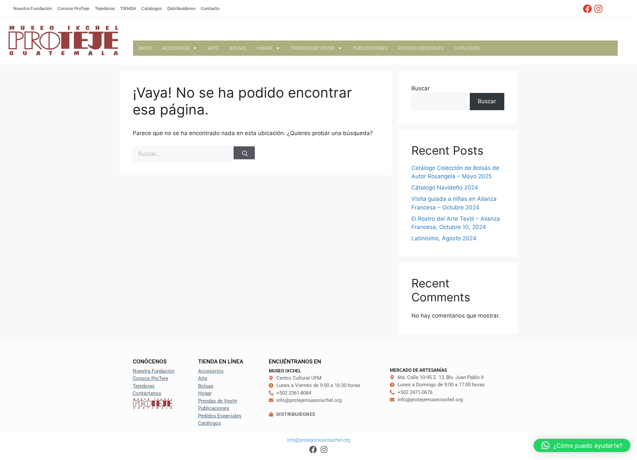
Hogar (264, 48)
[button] (581, 445)
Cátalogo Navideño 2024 (444, 187)
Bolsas (238, 48)
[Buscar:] (183, 153)
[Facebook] (587, 8)
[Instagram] (598, 8)
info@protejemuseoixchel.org (318, 440)
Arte (213, 48)
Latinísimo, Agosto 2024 (443, 238)
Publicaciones (370, 48)
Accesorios (175, 48)
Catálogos (466, 48)
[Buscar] (244, 152)
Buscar (420, 88)
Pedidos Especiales (421, 48)
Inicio (145, 48)
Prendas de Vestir (312, 48)
